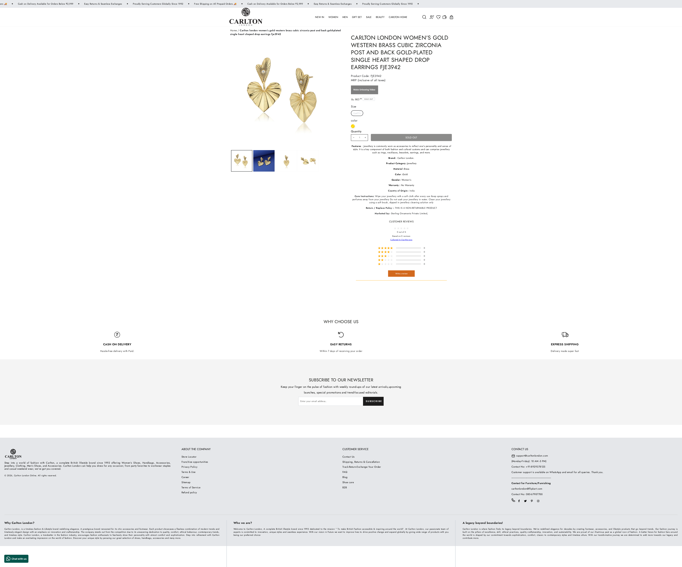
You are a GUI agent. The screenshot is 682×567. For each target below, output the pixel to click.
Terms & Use (189, 472)
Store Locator (189, 456)
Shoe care (348, 482)
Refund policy (189, 492)
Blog (345, 477)
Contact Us (348, 456)
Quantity (356, 131)
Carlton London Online (25, 475)
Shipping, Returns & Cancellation (361, 462)
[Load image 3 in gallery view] (286, 161)
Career (185, 477)
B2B (344, 487)
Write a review (401, 273)
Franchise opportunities (195, 462)
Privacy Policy (189, 467)
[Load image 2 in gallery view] (264, 161)
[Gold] (353, 126)
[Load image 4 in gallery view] (308, 161)
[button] (424, 17)
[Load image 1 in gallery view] (241, 161)
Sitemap (186, 482)
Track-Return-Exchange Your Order (361, 467)
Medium (357, 113)
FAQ (344, 472)
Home (233, 30)
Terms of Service (191, 487)
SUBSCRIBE (374, 401)
